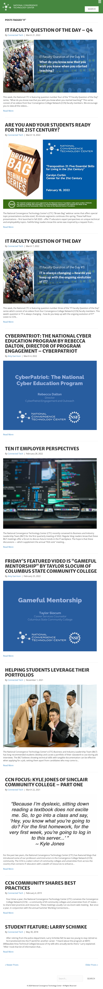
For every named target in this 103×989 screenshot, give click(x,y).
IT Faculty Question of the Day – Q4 (49, 30)
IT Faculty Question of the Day (43, 241)
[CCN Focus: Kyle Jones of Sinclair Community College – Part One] (50, 822)
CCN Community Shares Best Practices (40, 885)
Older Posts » (91, 964)
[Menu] (100, 2)
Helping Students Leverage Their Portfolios (47, 672)
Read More (8, 110)
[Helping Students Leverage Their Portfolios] (50, 715)
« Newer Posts (11, 964)
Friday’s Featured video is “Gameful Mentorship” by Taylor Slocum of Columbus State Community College (51, 566)
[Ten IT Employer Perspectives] (50, 493)
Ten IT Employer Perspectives (42, 449)
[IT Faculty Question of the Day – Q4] (50, 66)
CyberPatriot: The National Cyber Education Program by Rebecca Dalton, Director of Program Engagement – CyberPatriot (48, 343)
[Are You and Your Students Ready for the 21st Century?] (50, 174)
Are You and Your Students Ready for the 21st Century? (48, 127)
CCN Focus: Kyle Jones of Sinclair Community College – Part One (46, 782)
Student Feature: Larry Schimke (46, 927)
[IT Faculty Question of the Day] (50, 277)
